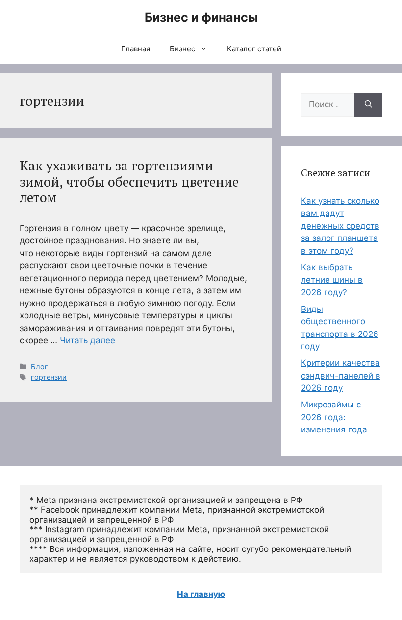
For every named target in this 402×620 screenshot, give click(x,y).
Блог (39, 366)
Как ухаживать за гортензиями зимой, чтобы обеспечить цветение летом (129, 181)
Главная (135, 48)
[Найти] (368, 105)
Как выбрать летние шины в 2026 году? (332, 279)
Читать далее (87, 340)
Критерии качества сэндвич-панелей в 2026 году (340, 375)
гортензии (49, 377)
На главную (201, 594)
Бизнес (182, 48)
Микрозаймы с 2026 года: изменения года (334, 417)
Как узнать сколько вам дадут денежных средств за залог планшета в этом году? (340, 226)
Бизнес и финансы (201, 17)
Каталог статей (254, 48)
